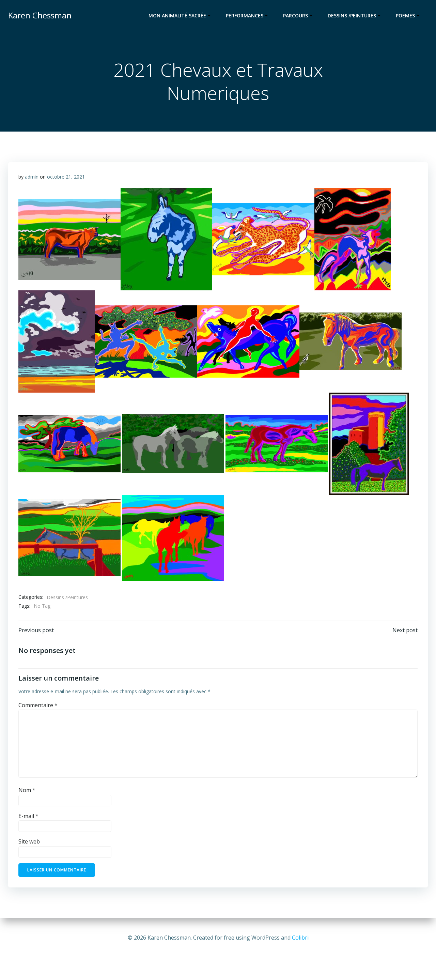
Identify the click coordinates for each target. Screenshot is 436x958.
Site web (29, 841)
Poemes (405, 15)
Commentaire (38, 705)
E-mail (28, 816)
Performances (244, 15)
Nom (26, 790)
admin (31, 176)
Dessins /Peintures (352, 15)
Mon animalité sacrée (177, 15)
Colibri (300, 937)
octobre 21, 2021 (66, 176)
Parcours (295, 15)
